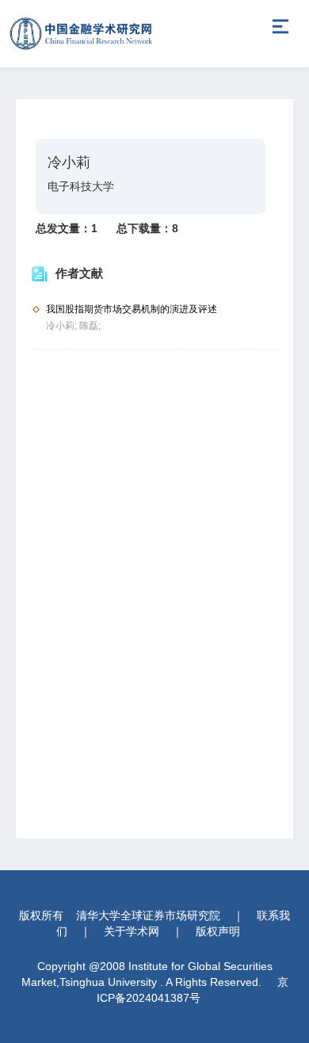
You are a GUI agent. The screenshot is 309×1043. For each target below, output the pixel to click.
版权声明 (218, 931)
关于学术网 (131, 931)
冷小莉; (62, 325)
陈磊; (90, 325)
